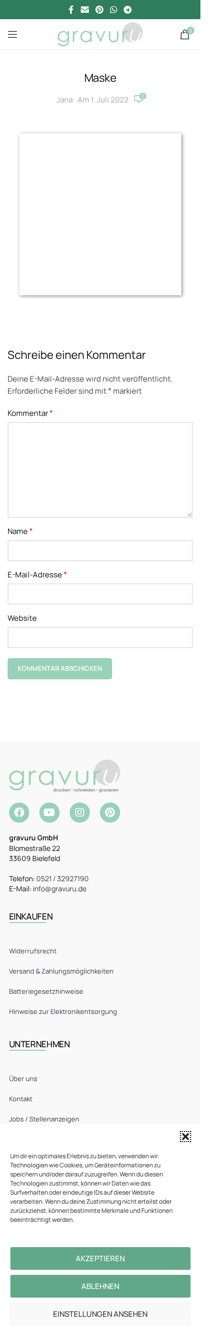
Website (22, 618)
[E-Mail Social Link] (84, 9)
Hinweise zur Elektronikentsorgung (63, 1011)
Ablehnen (100, 1286)
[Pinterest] (110, 812)
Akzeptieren (100, 1258)
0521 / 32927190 (62, 878)
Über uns (23, 1078)
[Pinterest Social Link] (99, 9)
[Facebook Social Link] (71, 9)
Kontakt (20, 1098)
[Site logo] (100, 33)
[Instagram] (80, 812)
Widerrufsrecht (33, 950)
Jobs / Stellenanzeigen (44, 1118)
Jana (65, 99)
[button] (185, 1137)
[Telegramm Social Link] (128, 9)
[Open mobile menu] (13, 34)
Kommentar (30, 412)
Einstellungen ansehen (100, 1314)
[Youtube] (49, 812)
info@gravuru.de (59, 888)
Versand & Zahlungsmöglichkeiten (61, 971)
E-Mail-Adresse (37, 574)
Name (20, 530)
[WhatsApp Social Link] (114, 9)
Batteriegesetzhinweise (46, 991)
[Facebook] (19, 812)
